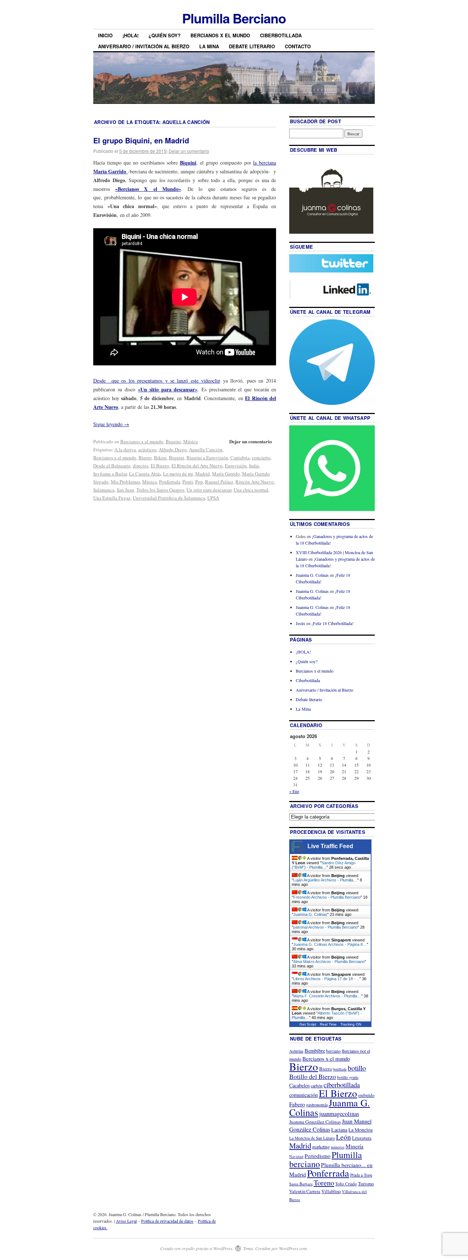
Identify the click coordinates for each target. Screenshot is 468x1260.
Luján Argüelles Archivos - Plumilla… (325, 880)
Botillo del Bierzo (312, 1076)
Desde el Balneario (112, 465)
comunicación (303, 1094)
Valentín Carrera (304, 1191)
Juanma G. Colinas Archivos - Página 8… (330, 944)
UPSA (213, 497)
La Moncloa (360, 1130)
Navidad (296, 1156)
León (343, 1137)
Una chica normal (251, 489)
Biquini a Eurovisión (207, 457)
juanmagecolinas (339, 1113)
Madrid (202, 473)
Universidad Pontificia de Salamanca (169, 497)
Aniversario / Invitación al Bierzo (143, 46)
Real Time (328, 1024)
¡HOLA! (130, 35)
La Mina (209, 46)
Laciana (339, 1129)
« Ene (294, 791)
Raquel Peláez (219, 481)
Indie (254, 465)
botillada (340, 1069)
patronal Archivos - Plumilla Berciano (325, 927)
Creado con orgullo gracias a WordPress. (197, 1248)
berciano (333, 1051)
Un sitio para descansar (208, 489)
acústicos (147, 449)
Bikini (160, 457)
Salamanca (103, 489)
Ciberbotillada (281, 35)
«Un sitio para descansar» (167, 389)
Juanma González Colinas (315, 1121)
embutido (366, 1095)
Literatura (361, 1138)
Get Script (307, 1024)
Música (190, 441)
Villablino (331, 1191)
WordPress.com (293, 1248)
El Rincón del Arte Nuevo (197, 465)
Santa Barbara (301, 1183)
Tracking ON (350, 1024)
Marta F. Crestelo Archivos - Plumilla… (327, 996)
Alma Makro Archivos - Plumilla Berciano (329, 961)
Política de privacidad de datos (167, 1221)
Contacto (298, 46)
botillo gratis (347, 1077)
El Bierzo (160, 465)
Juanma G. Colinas (312, 575)
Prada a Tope (361, 1175)
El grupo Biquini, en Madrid (141, 140)
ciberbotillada (342, 1084)
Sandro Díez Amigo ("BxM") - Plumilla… (323, 865)
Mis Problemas (125, 481)
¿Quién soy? (164, 35)
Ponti (187, 481)
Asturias (296, 1051)
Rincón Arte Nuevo (254, 481)
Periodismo (318, 1155)
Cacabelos (299, 1085)
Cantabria (240, 457)
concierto (261, 457)
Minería (354, 1146)
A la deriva (125, 449)
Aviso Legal (126, 1221)
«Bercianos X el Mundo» (148, 189)
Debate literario (252, 46)
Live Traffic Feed (330, 846)
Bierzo (145, 457)
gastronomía (317, 1104)
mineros (337, 1147)
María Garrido (226, 473)
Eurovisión (236, 465)
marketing (321, 1147)
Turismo (366, 1183)
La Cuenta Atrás (145, 473)
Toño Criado (346, 1183)
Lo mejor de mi (178, 473)
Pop (199, 481)
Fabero (297, 1104)
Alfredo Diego (173, 449)
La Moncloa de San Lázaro (312, 1138)
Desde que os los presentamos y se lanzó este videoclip (156, 380)
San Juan (125, 489)
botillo (357, 1068)
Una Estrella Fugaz (112, 497)
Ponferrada (169, 481)
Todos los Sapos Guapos (160, 489)
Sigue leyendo (111, 424)
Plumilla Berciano (234, 17)
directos (140, 465)
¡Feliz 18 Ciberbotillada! (333, 623)
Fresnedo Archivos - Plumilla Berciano (327, 897)
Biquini (188, 162)
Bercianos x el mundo (220, 35)
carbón (316, 1085)
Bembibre (315, 1050)
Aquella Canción (206, 449)
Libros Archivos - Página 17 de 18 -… (326, 979)
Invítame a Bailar (110, 473)
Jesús (300, 623)
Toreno (324, 1182)
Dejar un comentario (189, 151)
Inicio (105, 35)
